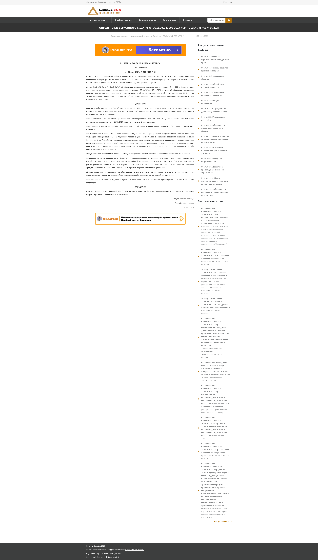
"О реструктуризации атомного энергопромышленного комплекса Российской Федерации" (215, 305)
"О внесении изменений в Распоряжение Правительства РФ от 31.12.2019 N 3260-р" (215, 256)
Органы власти (169, 20)
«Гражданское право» (134, 549)
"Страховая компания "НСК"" (214, 428)
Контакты (227, 2)
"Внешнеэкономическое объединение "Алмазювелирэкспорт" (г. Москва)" (215, 337)
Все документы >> (223, 521)
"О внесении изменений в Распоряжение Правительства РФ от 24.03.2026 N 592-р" (215, 451)
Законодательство (147, 20)
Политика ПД (113, 557)
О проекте (187, 20)
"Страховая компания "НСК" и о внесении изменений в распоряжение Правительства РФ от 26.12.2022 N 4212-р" (215, 398)
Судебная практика (124, 20)
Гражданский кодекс (98, 20)
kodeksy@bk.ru (115, 553)
